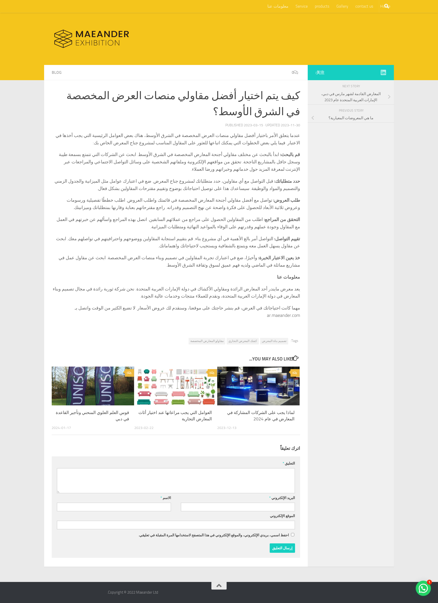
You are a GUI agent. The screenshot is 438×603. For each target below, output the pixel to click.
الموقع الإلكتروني (282, 516)
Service (302, 6)
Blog (57, 72)
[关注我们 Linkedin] (383, 72)
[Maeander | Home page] (92, 39)
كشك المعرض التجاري (242, 341)
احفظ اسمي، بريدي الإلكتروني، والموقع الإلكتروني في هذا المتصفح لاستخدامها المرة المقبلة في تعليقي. (214, 535)
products (322, 6)
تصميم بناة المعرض (274, 341)
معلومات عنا (277, 6)
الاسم (165, 498)
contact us (364, 6)
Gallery (342, 6)
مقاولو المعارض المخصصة (207, 341)
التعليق (289, 463)
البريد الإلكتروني (282, 498)
